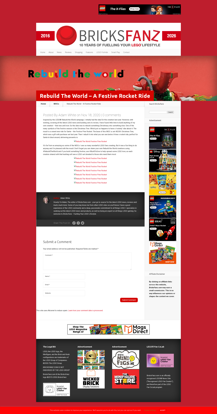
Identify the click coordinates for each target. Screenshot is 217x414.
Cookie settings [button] (150, 410)
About (51, 52)
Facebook (78, 223)
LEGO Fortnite (102, 52)
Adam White (67, 115)
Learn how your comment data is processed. (85, 310)
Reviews (68, 52)
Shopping (78, 52)
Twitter (82, 223)
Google (74, 223)
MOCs (56, 104)
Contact (126, 52)
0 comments (112, 115)
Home (42, 52)
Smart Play (115, 52)
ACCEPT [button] (162, 410)
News (59, 52)
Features (89, 52)
